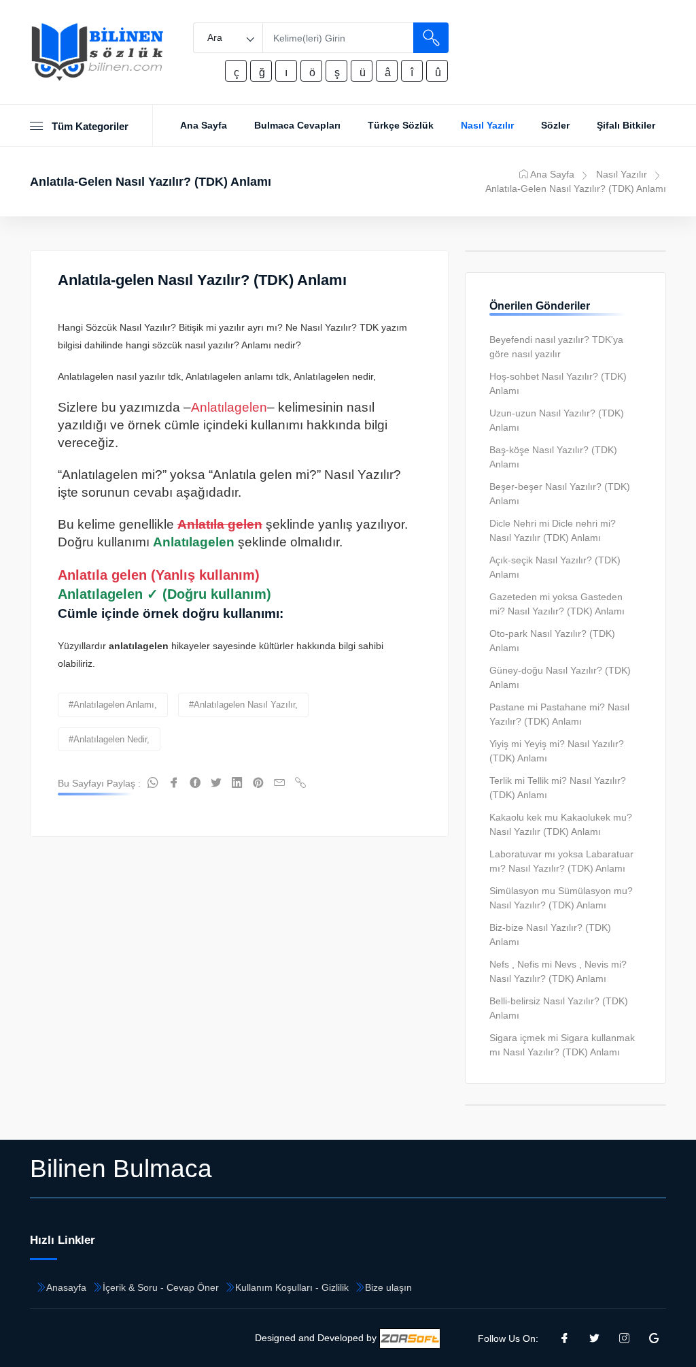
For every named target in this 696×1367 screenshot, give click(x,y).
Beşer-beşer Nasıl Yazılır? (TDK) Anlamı (559, 493)
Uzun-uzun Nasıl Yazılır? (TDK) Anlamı (556, 420)
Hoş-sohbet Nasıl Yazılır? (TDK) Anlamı (558, 383)
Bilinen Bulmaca (121, 1168)
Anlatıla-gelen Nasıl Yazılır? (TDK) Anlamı (202, 280)
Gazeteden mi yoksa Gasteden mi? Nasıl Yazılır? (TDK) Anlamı (557, 603)
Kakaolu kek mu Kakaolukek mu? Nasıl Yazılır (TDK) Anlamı (560, 824)
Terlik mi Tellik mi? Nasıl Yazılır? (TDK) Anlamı (557, 787)
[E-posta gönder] (279, 783)
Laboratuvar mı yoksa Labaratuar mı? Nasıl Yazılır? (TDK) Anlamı (561, 861)
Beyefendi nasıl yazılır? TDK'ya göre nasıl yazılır (556, 346)
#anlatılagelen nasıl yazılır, (243, 704)
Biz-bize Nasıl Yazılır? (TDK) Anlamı (550, 934)
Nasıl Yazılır (487, 125)
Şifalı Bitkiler (626, 125)
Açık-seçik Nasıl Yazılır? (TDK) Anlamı (555, 567)
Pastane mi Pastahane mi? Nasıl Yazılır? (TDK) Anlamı (559, 714)
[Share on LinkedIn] (237, 783)
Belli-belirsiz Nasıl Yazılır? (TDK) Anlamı (558, 1008)
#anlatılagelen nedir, (109, 739)
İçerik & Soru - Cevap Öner (161, 1287)
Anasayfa (66, 1287)
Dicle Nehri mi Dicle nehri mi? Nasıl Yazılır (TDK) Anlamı (552, 530)
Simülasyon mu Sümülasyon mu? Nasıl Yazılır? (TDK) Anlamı (561, 897)
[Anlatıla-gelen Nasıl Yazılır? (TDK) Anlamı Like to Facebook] (195, 783)
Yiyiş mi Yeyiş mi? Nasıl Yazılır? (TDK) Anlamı (556, 750)
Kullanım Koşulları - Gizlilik (292, 1287)
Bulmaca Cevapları (297, 125)
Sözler (555, 125)
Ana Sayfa (203, 125)
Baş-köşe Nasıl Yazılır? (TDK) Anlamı (553, 457)
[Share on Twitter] (216, 783)
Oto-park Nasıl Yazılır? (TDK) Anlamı (552, 640)
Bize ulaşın (388, 1287)
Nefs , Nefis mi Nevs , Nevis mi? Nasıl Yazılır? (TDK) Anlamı (558, 971)
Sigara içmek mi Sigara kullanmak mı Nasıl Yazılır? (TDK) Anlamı (562, 1044)
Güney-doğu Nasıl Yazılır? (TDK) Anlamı (560, 677)
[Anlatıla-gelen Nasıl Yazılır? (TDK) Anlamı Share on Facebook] (174, 783)
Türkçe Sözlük (401, 125)
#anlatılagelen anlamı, (113, 704)
